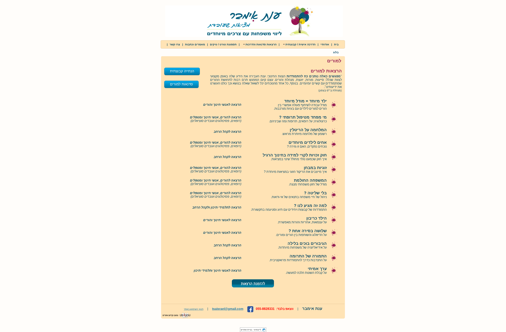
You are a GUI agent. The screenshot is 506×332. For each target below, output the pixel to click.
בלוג (336, 52)
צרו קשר (175, 44)
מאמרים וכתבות (195, 44)
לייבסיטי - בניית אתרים (251, 330)
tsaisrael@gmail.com (227, 308)
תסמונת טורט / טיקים (223, 44)
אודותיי (324, 44)
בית (336, 44)
